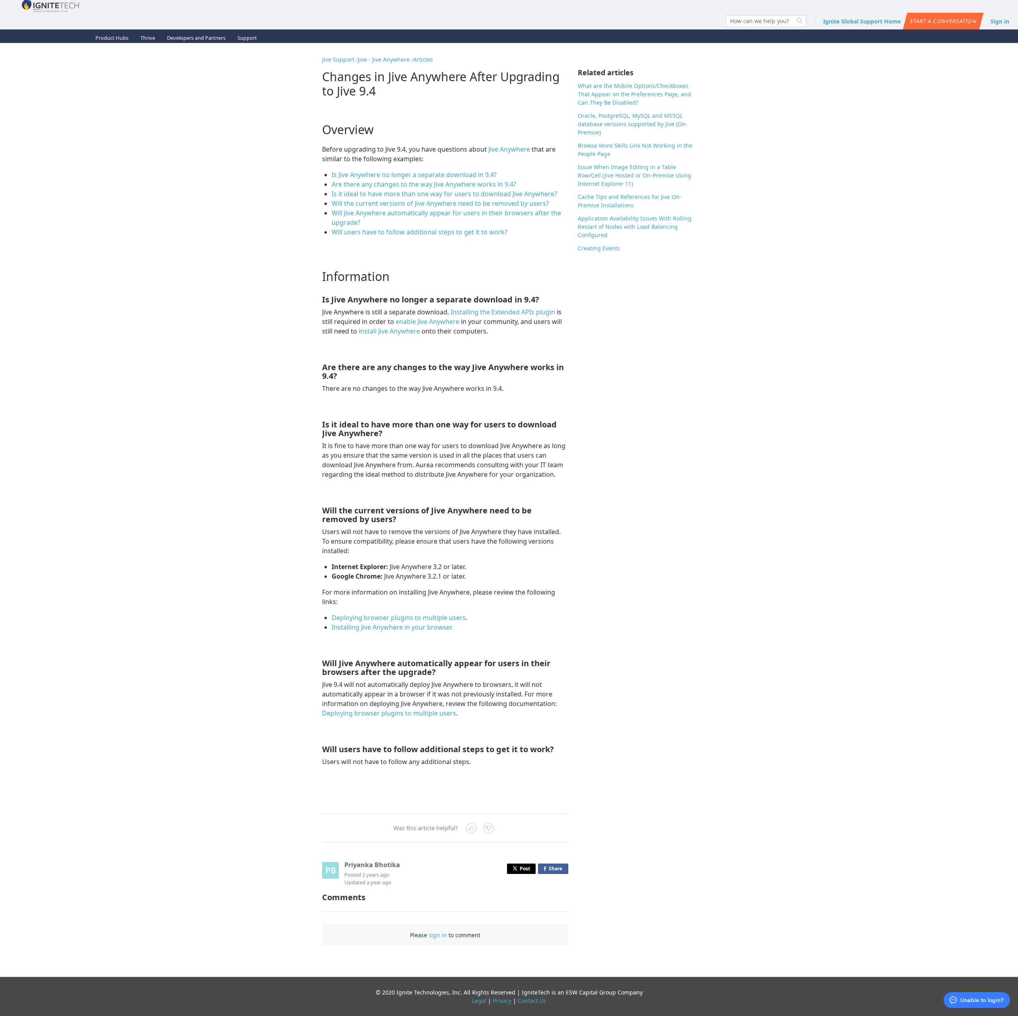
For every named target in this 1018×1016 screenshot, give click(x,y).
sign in (438, 935)
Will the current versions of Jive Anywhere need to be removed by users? (440, 203)
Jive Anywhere (509, 149)
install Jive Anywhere (389, 331)
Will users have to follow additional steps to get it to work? (419, 232)
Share (557, 869)
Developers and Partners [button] (196, 37)
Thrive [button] (147, 37)
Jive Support (338, 59)
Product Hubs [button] (111, 37)
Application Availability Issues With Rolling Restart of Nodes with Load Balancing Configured (635, 227)
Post (525, 868)
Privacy (502, 1000)
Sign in (1000, 21)
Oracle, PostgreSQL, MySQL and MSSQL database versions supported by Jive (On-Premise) (633, 124)
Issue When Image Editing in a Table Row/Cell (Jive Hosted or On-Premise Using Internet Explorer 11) (634, 175)
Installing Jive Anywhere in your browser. (392, 627)
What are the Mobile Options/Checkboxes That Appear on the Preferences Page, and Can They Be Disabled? (634, 94)
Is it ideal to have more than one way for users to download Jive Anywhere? (444, 193)
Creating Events (599, 248)
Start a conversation (943, 21)
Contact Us (532, 1000)
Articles (423, 59)
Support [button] (247, 37)
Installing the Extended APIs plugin (503, 312)
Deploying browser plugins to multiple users (399, 617)
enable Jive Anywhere (427, 321)
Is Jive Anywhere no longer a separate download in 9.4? (414, 174)
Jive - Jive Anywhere (384, 59)
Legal (479, 1000)
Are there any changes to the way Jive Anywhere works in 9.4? (424, 184)
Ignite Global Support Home (862, 21)
